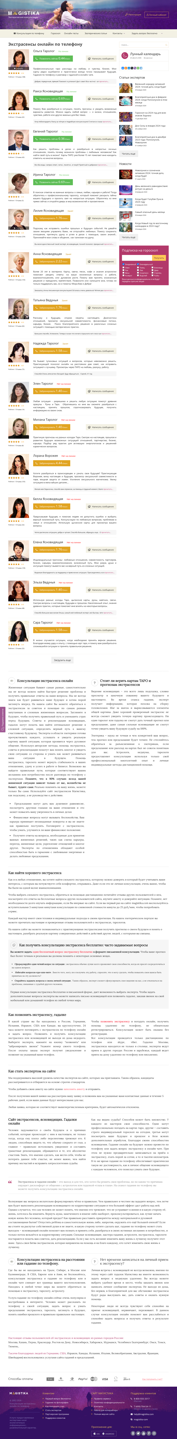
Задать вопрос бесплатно (144, 33)
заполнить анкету (74, 1089)
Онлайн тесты (71, 33)
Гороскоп (55, 33)
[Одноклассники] (126, 68)
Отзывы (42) (20, 117)
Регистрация (134, 14)
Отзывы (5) (20, 200)
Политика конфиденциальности (109, 1402)
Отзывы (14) (20, 409)
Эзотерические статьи (96, 33)
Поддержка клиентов (55, 1418)
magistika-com (141, 1419)
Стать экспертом (53, 1410)
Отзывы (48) (20, 608)
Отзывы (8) (20, 445)
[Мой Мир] (129, 68)
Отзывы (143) (20, 280)
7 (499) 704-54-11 (142, 1406)
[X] (132, 68)
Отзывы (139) (20, 568)
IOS (98, 1434)
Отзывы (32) (20, 525)
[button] (2, 719)
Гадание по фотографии (56, 1402)
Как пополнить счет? (152, 1379)
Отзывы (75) (20, 369)
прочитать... (104, 81)
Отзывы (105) (20, 481)
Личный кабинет (157, 14)
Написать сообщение (103, 58)
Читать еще (128, 153)
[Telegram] (141, 68)
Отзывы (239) (20, 236)
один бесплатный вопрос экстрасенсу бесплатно (63, 951)
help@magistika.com (144, 1414)
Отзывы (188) (20, 77)
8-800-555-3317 (142, 1398)
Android (109, 1434)
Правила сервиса (102, 1398)
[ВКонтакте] (123, 68)
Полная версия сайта (104, 1414)
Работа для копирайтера (106, 1410)
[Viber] (135, 68)
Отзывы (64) (20, 326)
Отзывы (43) (20, 157)
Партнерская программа (57, 1414)
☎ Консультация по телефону (28, 33)
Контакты (117, 33)
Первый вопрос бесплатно (58, 1398)
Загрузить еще (62, 660)
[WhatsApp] (138, 68)
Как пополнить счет (54, 1406)
